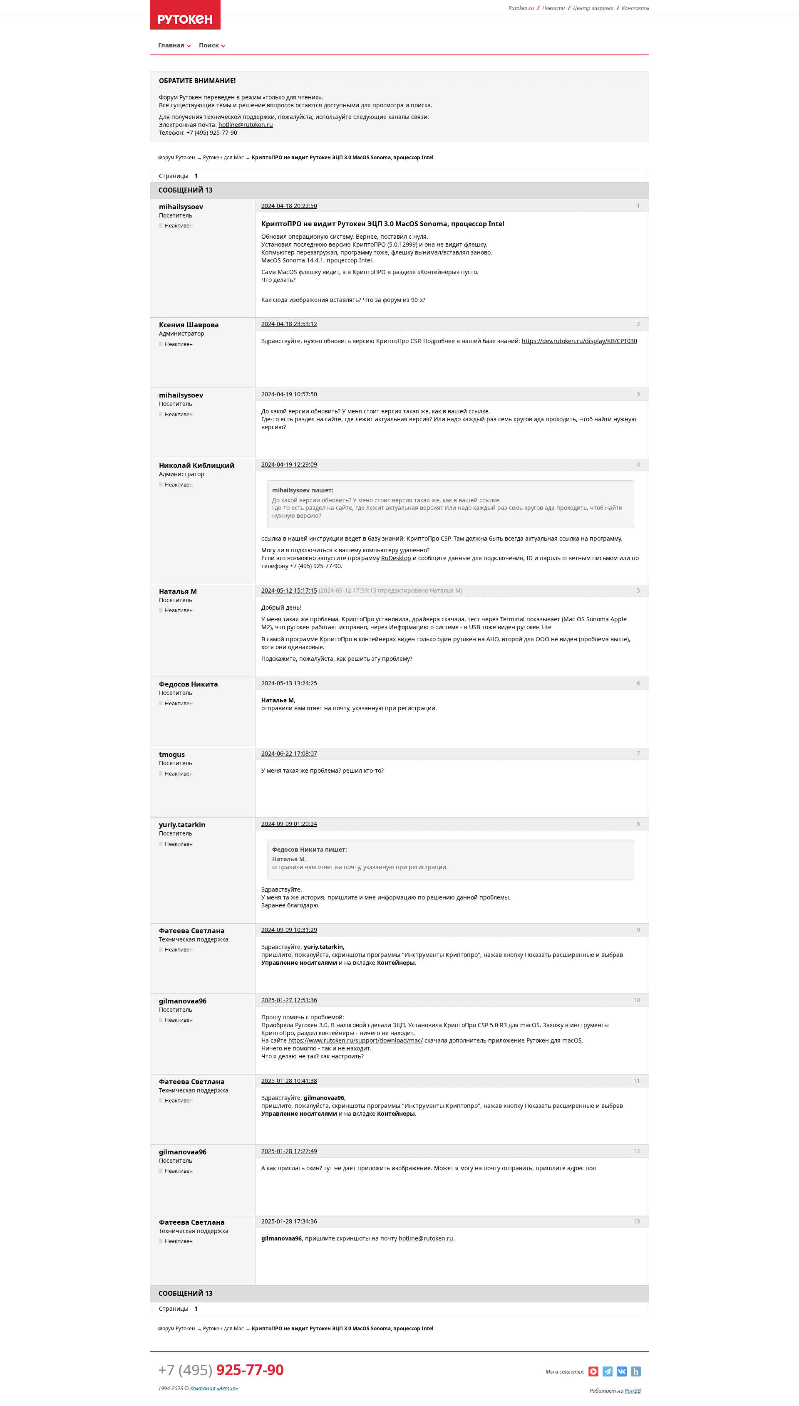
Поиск (209, 45)
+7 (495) (221, 1369)
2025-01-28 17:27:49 (289, 1151)
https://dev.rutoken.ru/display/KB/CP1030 (579, 341)
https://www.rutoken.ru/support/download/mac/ (355, 1040)
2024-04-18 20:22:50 (289, 206)
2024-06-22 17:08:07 (289, 753)
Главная (171, 45)
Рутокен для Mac (223, 157)
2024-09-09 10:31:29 (289, 930)
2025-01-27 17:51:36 (289, 1000)
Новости (553, 8)
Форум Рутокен (176, 157)
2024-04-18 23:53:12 (289, 324)
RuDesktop (396, 558)
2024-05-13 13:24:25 (289, 683)
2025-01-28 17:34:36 (289, 1221)
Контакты (635, 8)
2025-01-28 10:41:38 (289, 1081)
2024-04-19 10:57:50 (289, 394)
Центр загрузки (593, 8)
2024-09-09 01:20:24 (289, 824)
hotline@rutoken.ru (426, 1238)
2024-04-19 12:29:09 (289, 464)
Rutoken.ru (521, 8)
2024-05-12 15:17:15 (289, 590)
